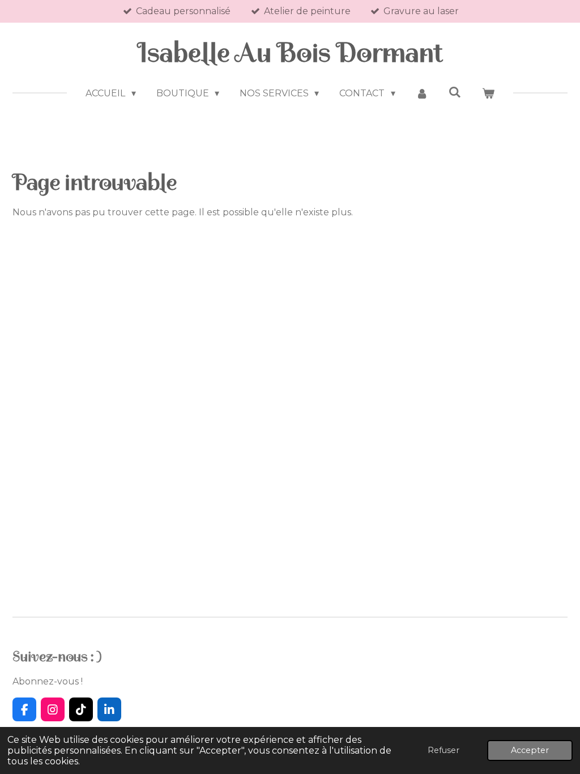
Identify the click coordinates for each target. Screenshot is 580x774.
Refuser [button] (443, 750)
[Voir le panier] (487, 93)
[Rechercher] (454, 92)
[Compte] (422, 93)
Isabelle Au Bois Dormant (290, 53)
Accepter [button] (530, 750)
